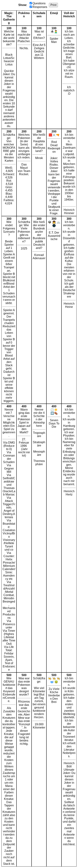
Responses (39, 6)
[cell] (9, 77)
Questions (39, 3)
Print (53, 4)
